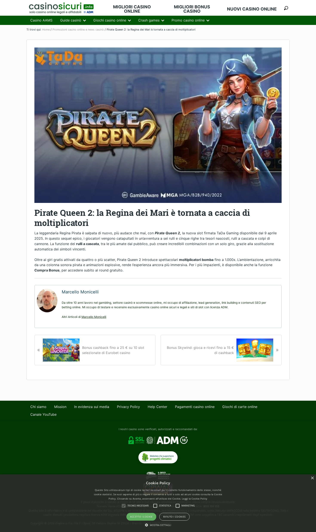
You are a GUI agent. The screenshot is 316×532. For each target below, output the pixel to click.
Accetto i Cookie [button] (141, 516)
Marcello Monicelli (93, 317)
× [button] (312, 478)
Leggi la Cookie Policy (194, 498)
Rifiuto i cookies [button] (174, 516)
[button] (158, 525)
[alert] (158, 503)
